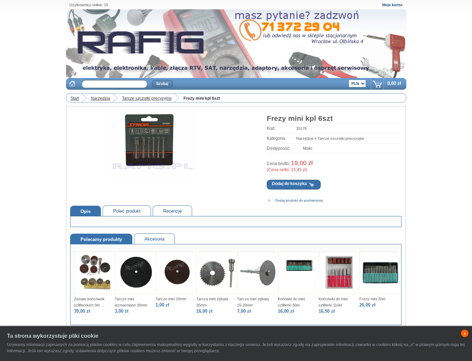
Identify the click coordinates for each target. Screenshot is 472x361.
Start (74, 98)
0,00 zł (394, 83)
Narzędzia (100, 98)
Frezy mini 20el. (372, 299)
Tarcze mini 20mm (170, 299)
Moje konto (392, 5)
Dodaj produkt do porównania (299, 200)
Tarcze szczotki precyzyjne (147, 98)
